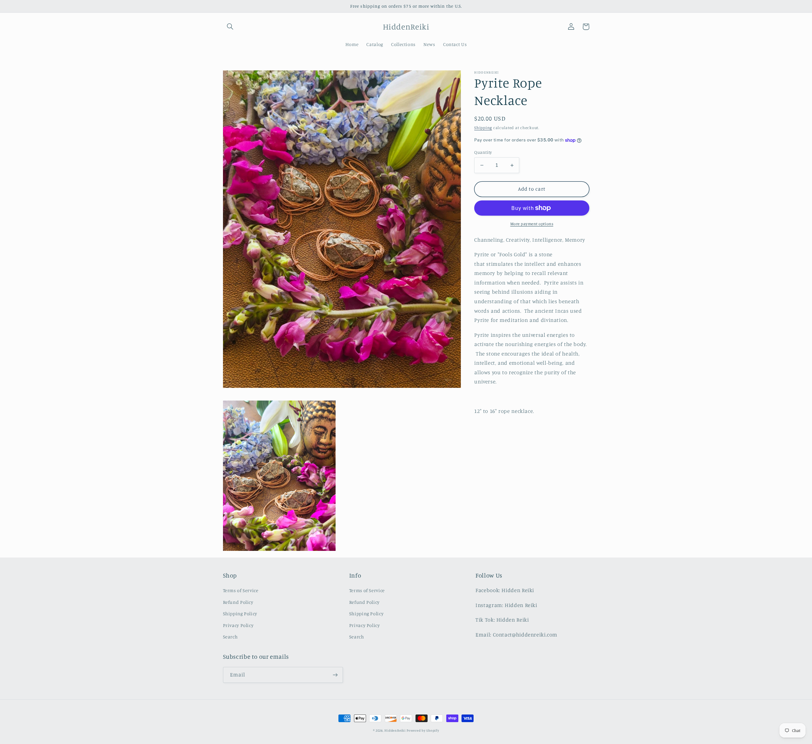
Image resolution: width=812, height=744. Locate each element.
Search (230, 636)
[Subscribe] (335, 674)
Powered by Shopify (423, 730)
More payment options (531, 223)
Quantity (483, 152)
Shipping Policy (240, 613)
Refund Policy (238, 602)
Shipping (483, 128)
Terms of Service (241, 590)
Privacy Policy (238, 625)
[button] (230, 26)
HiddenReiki (394, 730)
